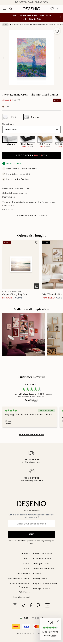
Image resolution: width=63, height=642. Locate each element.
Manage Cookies (41, 588)
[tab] (10, 89)
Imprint (26, 563)
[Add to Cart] (36, 286)
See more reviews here (31, 434)
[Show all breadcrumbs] (5, 24)
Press (27, 558)
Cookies (37, 573)
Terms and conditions (43, 568)
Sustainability (23, 573)
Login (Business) (21, 597)
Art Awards (24, 592)
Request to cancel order (45, 583)
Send (31, 534)
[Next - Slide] (59, 57)
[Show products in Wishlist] (52, 8)
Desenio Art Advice (42, 553)
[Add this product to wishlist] (57, 31)
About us (25, 553)
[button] (50, 629)
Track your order (41, 563)
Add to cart (31, 155)
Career (26, 568)
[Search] (11, 8)
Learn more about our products (31, 215)
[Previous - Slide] (3, 57)
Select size (8, 124)
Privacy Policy (28, 541)
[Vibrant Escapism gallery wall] (23, 334)
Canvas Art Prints (20, 24)
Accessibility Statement (18, 578)
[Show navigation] (4, 8)
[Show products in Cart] (58, 8)
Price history (8, 209)
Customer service (42, 558)
